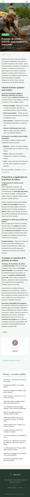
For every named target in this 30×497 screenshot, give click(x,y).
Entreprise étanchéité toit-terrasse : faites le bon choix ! (14, 459)
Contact (20, 487)
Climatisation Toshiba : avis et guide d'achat (14, 386)
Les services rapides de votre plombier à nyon (15, 436)
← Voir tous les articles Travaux (11, 360)
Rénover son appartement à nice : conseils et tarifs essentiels (13, 413)
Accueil (3, 54)
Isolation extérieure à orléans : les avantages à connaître (13, 430)
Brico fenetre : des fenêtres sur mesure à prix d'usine (15, 380)
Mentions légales (12, 487)
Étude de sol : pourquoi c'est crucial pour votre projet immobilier (15, 454)
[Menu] (26, 1)
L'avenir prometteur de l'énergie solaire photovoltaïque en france (15, 448)
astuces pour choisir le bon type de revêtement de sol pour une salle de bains (14, 419)
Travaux (5, 34)
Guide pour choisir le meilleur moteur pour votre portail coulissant (14, 402)
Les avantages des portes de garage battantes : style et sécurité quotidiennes (15, 407)
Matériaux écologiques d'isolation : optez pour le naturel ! (15, 391)
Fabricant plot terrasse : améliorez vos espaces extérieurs (14, 425)
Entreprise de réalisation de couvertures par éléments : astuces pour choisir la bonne (15, 442)
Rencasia (16, 474)
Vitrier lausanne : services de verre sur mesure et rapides (14, 396)
